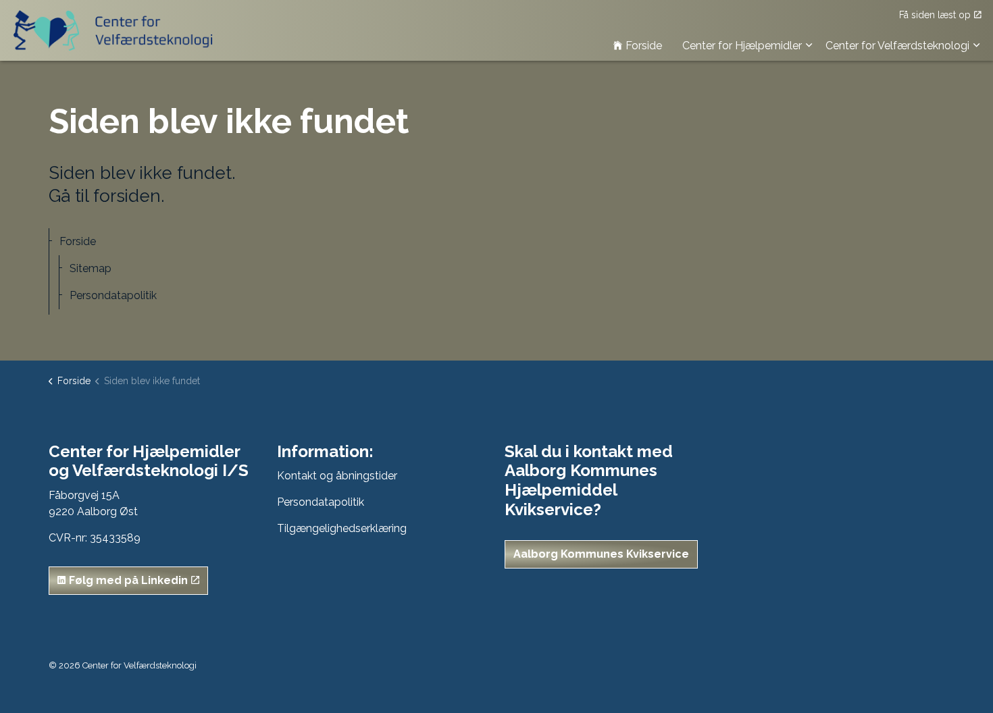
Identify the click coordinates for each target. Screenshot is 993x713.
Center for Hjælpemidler (742, 45)
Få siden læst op (935, 14)
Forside (644, 45)
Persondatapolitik (113, 295)
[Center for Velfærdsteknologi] (117, 30)
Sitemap (90, 268)
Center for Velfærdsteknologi (897, 45)
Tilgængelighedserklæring (342, 528)
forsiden (127, 196)
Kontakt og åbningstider (337, 475)
